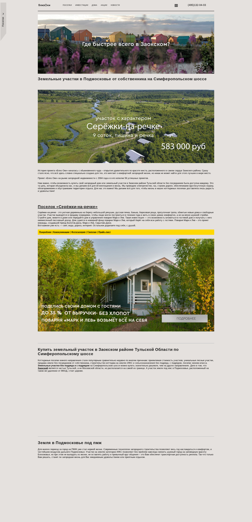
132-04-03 (197, 5)
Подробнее (45, 232)
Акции (104, 5)
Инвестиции (81, 5)
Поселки (67, 5)
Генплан (91, 232)
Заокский (43, 368)
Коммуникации (61, 232)
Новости (115, 5)
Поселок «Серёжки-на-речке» (68, 206)
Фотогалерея (78, 232)
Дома (94, 5)
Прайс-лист (104, 232)
